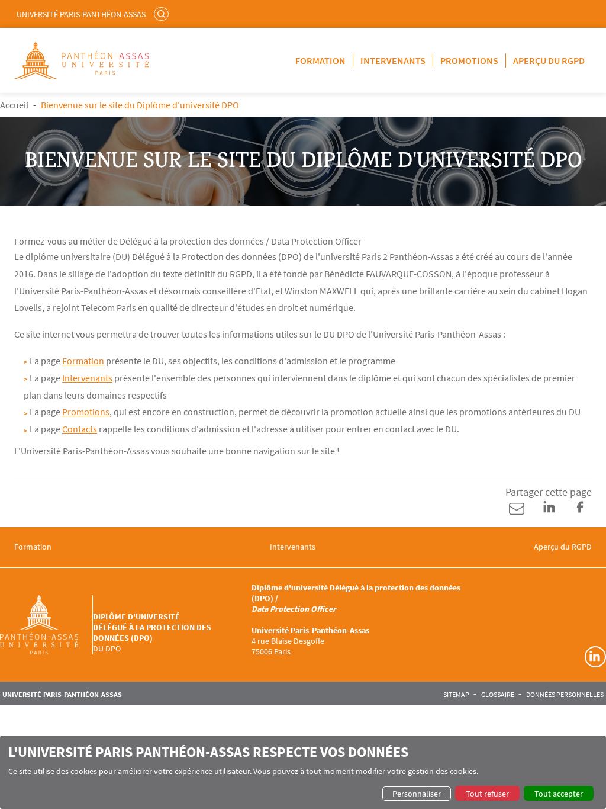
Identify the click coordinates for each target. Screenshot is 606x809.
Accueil (14, 105)
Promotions (469, 60)
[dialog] (303, 772)
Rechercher (163, 13)
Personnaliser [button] (416, 793)
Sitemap (456, 695)
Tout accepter (558, 793)
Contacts (79, 429)
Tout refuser (487, 793)
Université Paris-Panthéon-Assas (81, 14)
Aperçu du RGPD (549, 60)
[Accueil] (46, 624)
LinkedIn (595, 656)
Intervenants (393, 60)
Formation (320, 60)
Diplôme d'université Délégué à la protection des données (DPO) (152, 627)
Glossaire (497, 695)
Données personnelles (565, 695)
